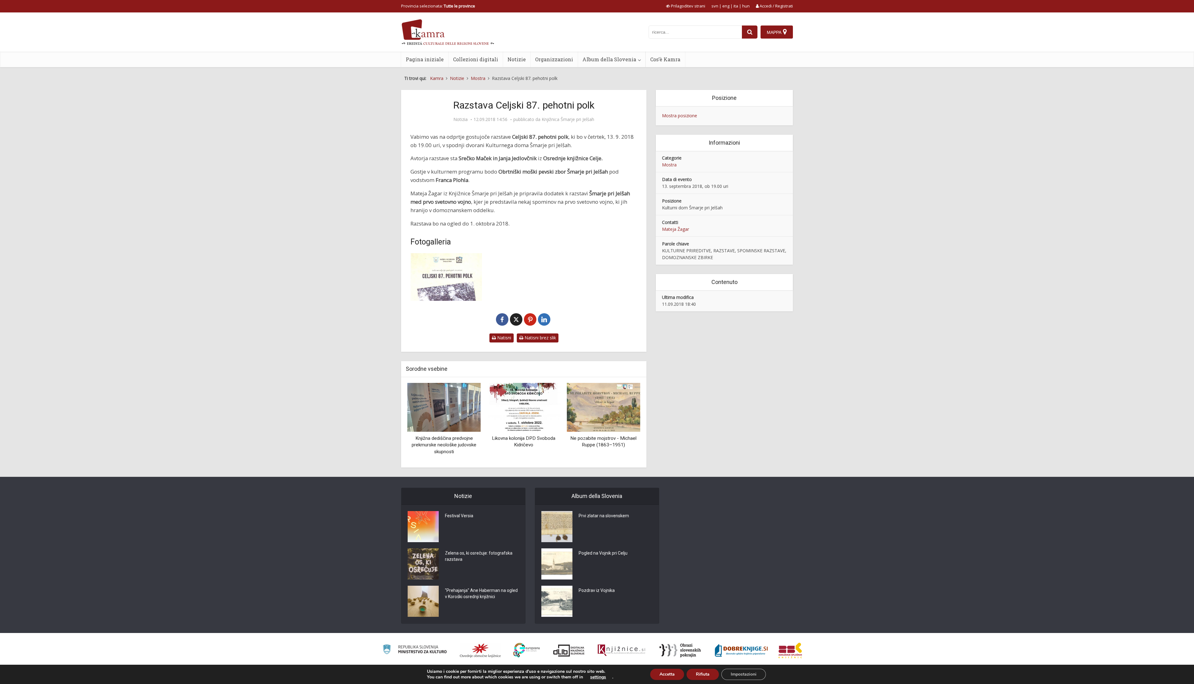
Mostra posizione (679, 116)
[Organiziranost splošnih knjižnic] (480, 650)
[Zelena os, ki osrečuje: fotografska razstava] (423, 563)
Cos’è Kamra (665, 59)
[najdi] (749, 32)
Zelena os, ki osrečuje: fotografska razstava (478, 556)
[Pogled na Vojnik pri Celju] (556, 563)
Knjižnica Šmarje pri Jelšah (568, 119)
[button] (624, 423)
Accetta (667, 674)
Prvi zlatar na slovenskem (604, 515)
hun (746, 6)
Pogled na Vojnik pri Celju (603, 553)
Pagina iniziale (425, 59)
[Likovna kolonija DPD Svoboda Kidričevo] (444, 407)
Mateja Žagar (675, 229)
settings (598, 677)
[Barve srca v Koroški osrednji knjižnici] (603, 407)
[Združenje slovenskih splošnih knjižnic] (621, 650)
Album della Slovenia (609, 59)
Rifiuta (703, 674)
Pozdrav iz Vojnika (597, 590)
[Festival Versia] (423, 526)
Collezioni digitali (475, 59)
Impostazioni (744, 674)
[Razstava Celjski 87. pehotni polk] (446, 277)
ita (736, 6)
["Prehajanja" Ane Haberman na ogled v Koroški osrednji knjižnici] (423, 601)
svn (714, 6)
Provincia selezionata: (438, 6)
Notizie (516, 59)
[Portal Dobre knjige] (741, 650)
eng (725, 6)
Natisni (503, 338)
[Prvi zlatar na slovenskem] (556, 526)
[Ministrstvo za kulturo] (414, 650)
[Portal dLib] (569, 650)
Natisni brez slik (539, 338)
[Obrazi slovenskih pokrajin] (680, 650)
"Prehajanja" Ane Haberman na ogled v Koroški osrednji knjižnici (481, 593)
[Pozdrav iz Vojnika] (556, 601)
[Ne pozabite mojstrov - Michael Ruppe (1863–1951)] (523, 407)
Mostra (669, 165)
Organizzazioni (554, 59)
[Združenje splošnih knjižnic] (790, 650)
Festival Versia (459, 515)
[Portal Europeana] (526, 650)
